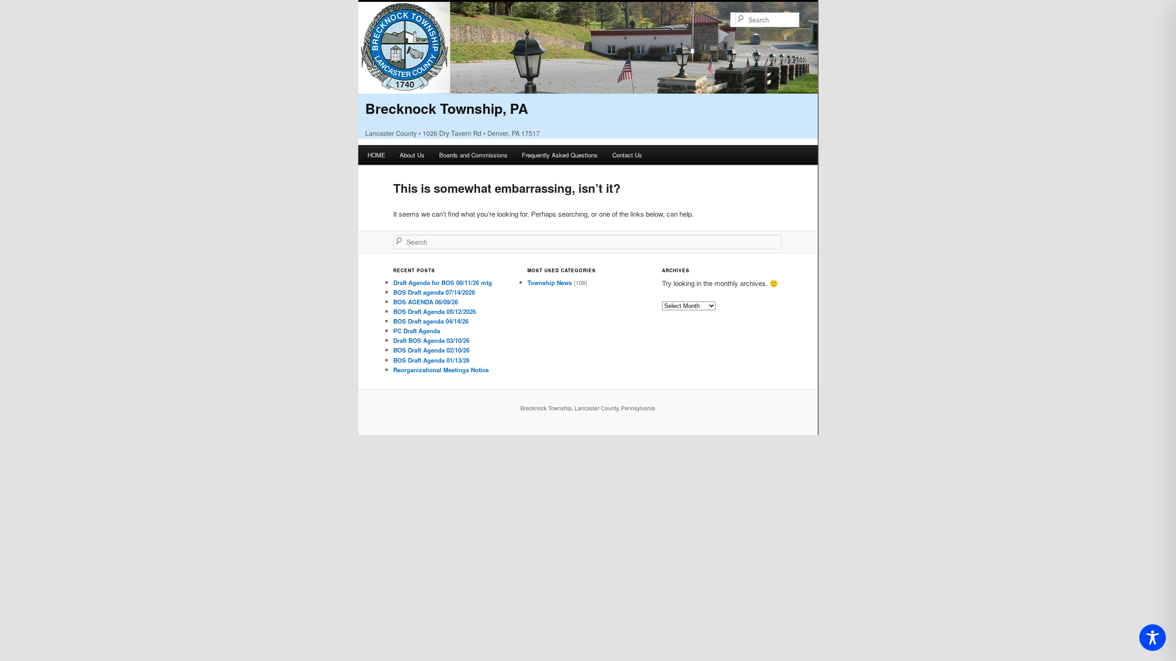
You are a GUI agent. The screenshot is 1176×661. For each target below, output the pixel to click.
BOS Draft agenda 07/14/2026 (434, 292)
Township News (549, 282)
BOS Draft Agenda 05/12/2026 (434, 311)
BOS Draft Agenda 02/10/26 (431, 350)
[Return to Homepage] (588, 87)
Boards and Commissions (473, 155)
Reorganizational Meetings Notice (441, 369)
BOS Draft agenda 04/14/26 (431, 321)
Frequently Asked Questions (560, 155)
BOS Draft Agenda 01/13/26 (431, 360)
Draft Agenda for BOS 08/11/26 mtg (442, 282)
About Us (412, 155)
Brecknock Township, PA (446, 108)
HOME (376, 155)
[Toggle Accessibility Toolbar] (1152, 637)
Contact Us (627, 155)
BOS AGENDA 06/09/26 (425, 301)
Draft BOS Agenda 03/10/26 (431, 340)
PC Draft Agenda (416, 330)
